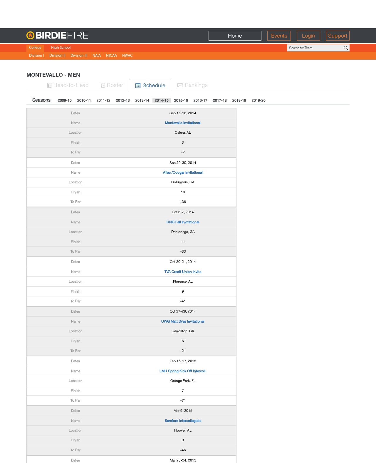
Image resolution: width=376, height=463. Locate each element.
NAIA (97, 56)
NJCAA (111, 56)
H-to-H (68, 85)
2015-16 (181, 100)
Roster (111, 85)
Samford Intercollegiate (183, 421)
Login (308, 36)
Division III (78, 56)
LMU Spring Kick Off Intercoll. (183, 371)
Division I (36, 56)
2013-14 (142, 100)
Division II (57, 56)
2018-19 (239, 100)
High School (60, 48)
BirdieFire (69, 35)
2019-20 (259, 100)
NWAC (127, 56)
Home (235, 36)
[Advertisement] (188, 13)
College (35, 48)
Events (279, 36)
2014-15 (162, 100)
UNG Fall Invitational (183, 222)
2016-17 (200, 100)
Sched (150, 85)
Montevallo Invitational (183, 123)
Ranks (192, 85)
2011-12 (103, 100)
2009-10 (65, 100)
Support (338, 36)
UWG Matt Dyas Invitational (182, 321)
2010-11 (84, 100)
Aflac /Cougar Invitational (183, 172)
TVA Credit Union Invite (182, 272)
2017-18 (220, 100)
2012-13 (123, 100)
